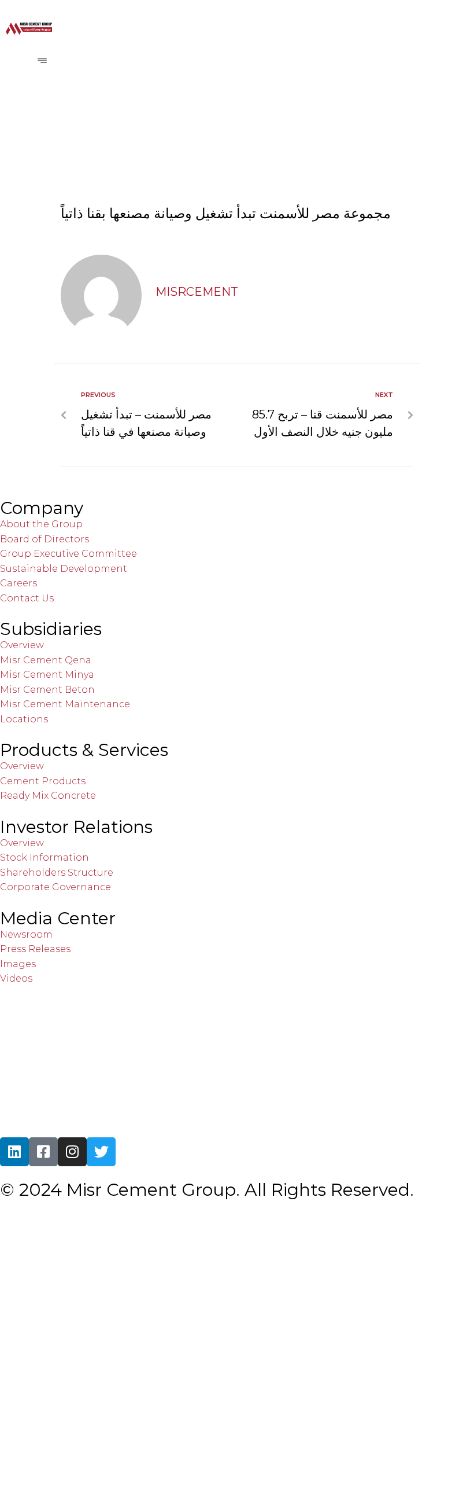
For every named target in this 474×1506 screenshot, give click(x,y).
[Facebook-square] (43, 1151)
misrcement (196, 292)
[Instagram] (72, 1151)
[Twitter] (101, 1151)
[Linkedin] (14, 1151)
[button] (42, 60)
